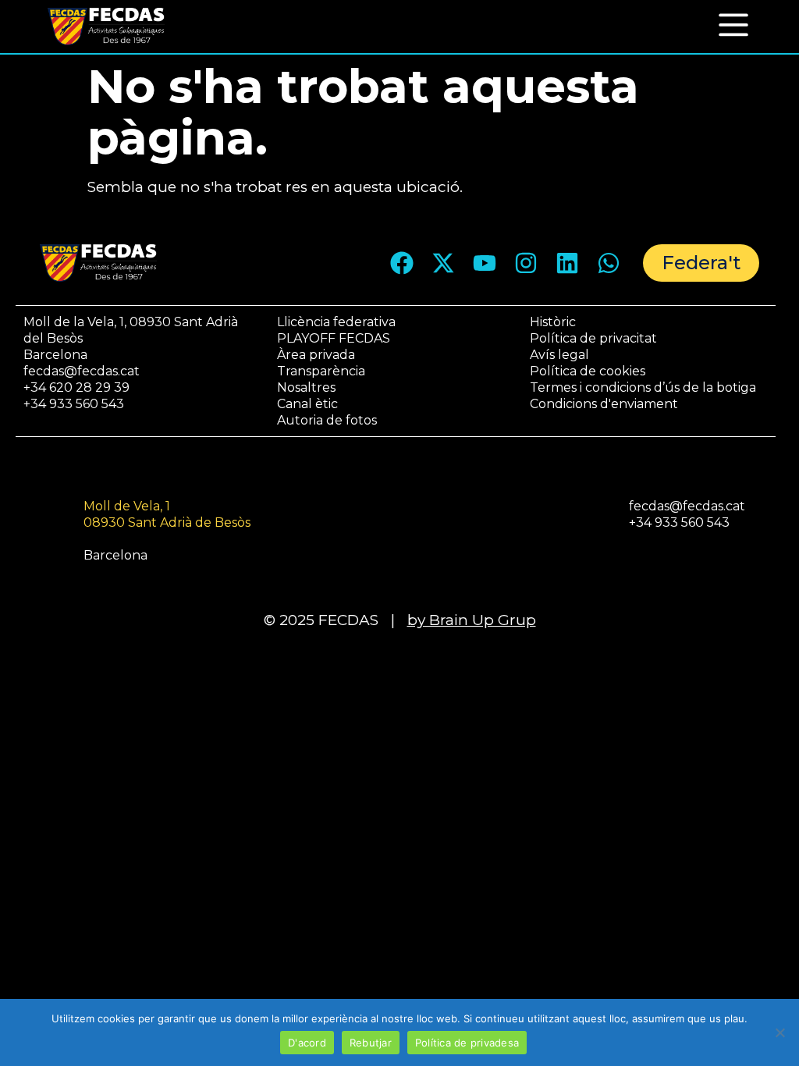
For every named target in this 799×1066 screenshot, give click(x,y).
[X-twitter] (443, 263)
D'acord (307, 1042)
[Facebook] (402, 263)
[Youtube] (484, 263)
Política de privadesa (467, 1042)
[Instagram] (526, 263)
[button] (733, 23)
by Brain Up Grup (471, 620)
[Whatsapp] (608, 263)
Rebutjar (371, 1042)
